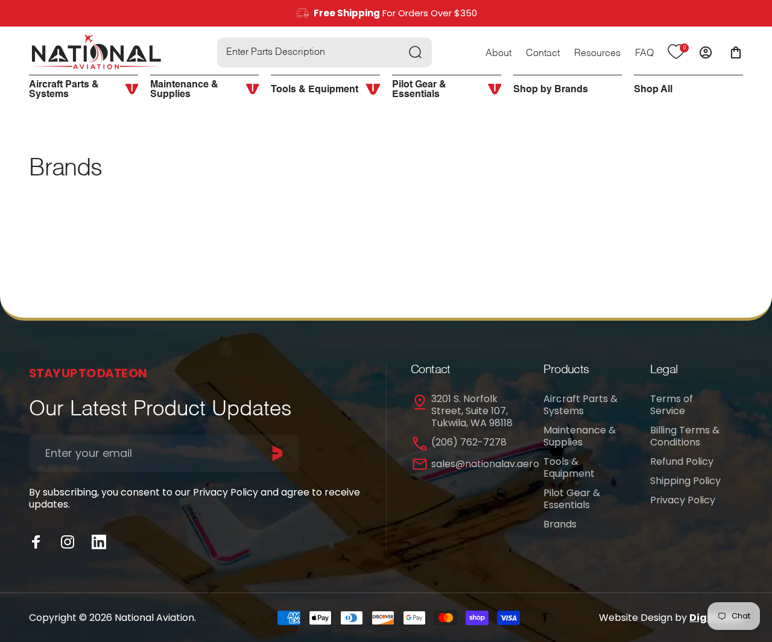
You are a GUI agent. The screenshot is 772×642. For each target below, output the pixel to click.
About (498, 53)
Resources (597, 53)
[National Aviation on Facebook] (36, 542)
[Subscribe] (277, 453)
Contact (543, 53)
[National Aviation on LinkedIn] (99, 542)
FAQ (644, 53)
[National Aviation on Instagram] (67, 542)
